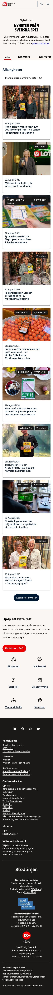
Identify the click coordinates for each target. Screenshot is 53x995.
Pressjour (7, 759)
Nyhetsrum (8, 792)
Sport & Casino (9, 834)
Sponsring (7, 804)
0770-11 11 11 (8, 748)
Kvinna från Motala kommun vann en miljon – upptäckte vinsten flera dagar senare (21, 411)
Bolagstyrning (40, 686)
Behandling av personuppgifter (18, 851)
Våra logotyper (10, 795)
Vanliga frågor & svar (12, 801)
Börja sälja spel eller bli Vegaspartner (20, 789)
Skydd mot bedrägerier (14, 813)
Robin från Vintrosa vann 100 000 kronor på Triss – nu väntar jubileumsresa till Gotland (22, 129)
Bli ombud (13, 666)
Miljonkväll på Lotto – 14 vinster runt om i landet (18, 184)
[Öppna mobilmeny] (48, 4)
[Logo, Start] (8, 4)
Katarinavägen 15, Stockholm (16, 774)
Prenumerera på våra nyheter (21, 77)
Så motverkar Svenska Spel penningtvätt (22, 816)
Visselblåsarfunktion (12, 854)
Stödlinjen (36, 889)
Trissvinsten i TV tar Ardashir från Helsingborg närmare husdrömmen (19, 468)
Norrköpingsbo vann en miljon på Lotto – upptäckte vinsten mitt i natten (20, 524)
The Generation (34, 985)
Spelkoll (13, 686)
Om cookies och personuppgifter (18, 848)
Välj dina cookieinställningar (16, 845)
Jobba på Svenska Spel (13, 798)
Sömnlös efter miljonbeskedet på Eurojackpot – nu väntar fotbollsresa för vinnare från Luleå (22, 353)
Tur (4, 831)
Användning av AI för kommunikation (20, 819)
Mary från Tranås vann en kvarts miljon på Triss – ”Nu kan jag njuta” (18, 580)
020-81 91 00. (30, 892)
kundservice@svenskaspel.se (16, 751)
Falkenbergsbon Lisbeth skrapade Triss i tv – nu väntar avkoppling (18, 295)
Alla (7, 57)
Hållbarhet (40, 666)
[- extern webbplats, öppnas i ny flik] (14, 728)
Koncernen (24, 57)
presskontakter (40, 43)
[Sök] (41, 4)
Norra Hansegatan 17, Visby (15, 771)
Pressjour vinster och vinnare (16, 763)
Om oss (6, 786)
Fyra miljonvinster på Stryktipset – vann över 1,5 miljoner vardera (18, 239)
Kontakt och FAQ (14, 648)
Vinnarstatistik (13, 707)
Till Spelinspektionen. (25, 923)
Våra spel (39, 707)
